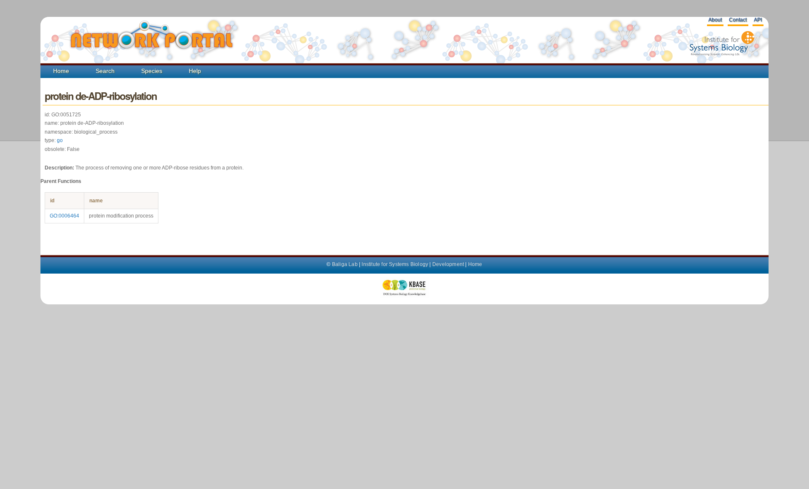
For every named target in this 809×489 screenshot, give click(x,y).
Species (151, 70)
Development (448, 264)
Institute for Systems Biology (395, 264)
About (715, 20)
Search (105, 70)
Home (61, 70)
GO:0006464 (64, 216)
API (758, 20)
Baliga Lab (345, 264)
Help (195, 70)
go (60, 140)
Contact (738, 20)
